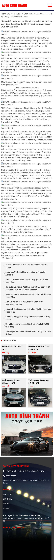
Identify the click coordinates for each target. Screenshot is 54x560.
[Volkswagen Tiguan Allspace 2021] (14, 397)
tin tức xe (17, 14)
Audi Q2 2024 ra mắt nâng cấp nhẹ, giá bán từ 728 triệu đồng (25, 280)
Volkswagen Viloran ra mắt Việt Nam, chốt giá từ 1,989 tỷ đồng (27, 332)
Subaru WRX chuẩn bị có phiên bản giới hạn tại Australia (24, 273)
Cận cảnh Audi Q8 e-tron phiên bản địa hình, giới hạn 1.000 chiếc (27, 310)
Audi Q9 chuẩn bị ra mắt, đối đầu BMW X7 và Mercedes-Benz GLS (23, 303)
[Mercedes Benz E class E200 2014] (40, 364)
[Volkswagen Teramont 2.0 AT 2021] (40, 397)
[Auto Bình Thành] (14, 5)
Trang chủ (7, 494)
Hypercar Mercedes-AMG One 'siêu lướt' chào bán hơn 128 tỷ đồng (27, 295)
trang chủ (5, 14)
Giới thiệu (7, 499)
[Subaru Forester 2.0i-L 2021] (14, 364)
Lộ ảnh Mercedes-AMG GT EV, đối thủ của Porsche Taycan (25, 266)
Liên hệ (6, 508)
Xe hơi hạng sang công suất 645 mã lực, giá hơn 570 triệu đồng (26, 325)
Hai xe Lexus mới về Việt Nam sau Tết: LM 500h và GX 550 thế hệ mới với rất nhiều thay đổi (26, 288)
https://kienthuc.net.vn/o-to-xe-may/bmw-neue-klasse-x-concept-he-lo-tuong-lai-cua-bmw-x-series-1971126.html (24, 255)
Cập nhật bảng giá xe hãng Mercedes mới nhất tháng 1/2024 (26, 318)
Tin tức (6, 503)
